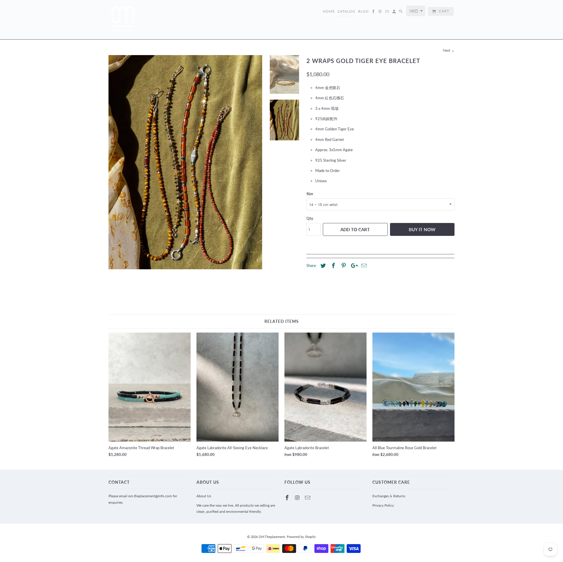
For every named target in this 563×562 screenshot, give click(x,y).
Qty (309, 218)
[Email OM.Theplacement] (308, 497)
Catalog (346, 11)
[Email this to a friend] (363, 265)
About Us (203, 496)
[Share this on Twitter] (322, 265)
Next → (449, 50)
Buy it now (422, 229)
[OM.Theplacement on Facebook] (287, 497)
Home (329, 11)
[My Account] (394, 12)
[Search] (401, 12)
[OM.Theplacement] (123, 19)
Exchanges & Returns (388, 496)
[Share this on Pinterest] (342, 265)
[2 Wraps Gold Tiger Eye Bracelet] (185, 162)
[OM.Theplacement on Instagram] (298, 497)
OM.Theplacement (272, 537)
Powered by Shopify (301, 537)
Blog (363, 11)
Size (309, 193)
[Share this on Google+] (352, 265)
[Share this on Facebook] (332, 265)
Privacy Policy (383, 505)
